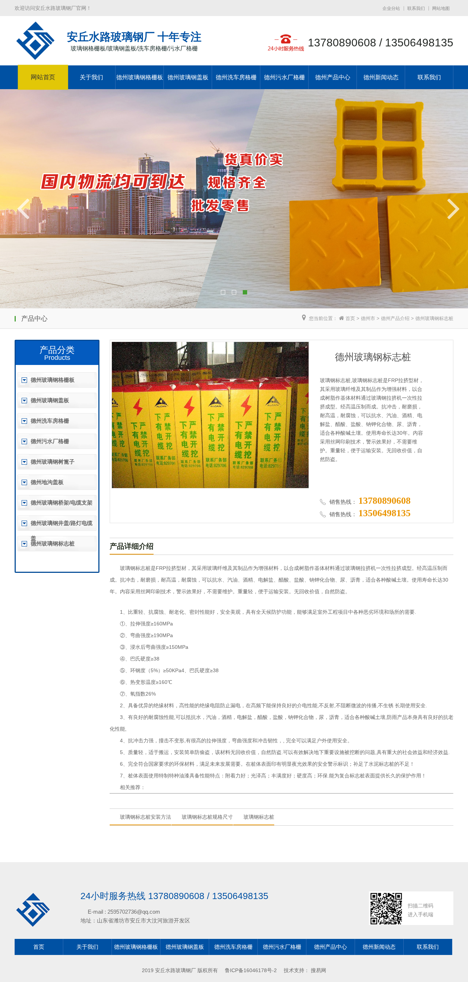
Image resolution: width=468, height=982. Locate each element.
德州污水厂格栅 (284, 77)
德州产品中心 (332, 77)
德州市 (368, 318)
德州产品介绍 (395, 318)
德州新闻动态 (381, 77)
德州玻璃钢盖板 (187, 77)
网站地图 (441, 8)
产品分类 (57, 350)
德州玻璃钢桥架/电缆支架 (62, 502)
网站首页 (43, 77)
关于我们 (91, 77)
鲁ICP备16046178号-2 (251, 970)
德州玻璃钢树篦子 (53, 461)
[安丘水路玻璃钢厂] (35, 56)
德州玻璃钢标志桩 (434, 318)
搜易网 (318, 970)
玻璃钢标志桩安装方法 (145, 817)
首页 (350, 318)
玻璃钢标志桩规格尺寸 (207, 817)
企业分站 (391, 8)
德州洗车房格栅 (236, 77)
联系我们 (416, 8)
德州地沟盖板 (47, 482)
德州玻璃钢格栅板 (139, 77)
